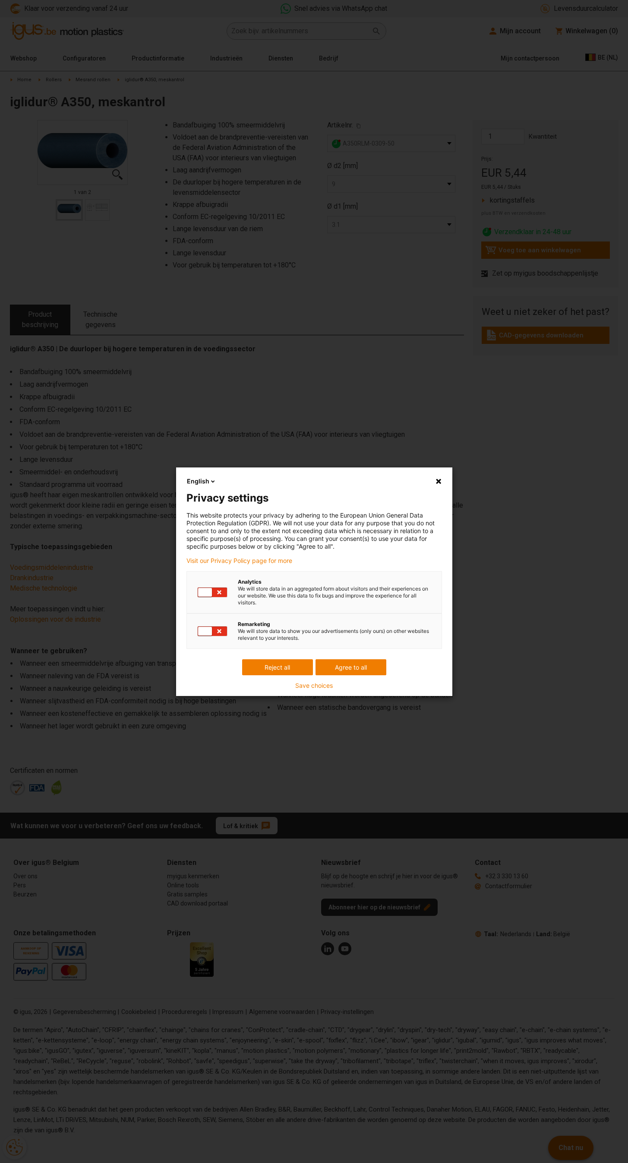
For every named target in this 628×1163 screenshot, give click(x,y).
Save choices (314, 685)
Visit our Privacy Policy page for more (239, 560)
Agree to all (351, 667)
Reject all (277, 667)
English (198, 481)
